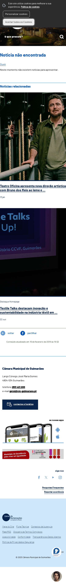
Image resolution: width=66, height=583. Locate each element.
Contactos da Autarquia (41, 527)
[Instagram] (60, 477)
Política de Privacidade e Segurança (18, 542)
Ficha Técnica (22, 527)
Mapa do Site (8, 527)
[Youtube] (53, 477)
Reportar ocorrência (54, 492)
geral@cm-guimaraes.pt (23, 391)
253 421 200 (18, 387)
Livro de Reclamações (12, 517)
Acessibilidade (9, 537)
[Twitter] (46, 477)
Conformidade (24, 537)
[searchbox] (33, 37)
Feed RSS (6, 532)
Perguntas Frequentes (53, 488)
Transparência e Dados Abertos (47, 537)
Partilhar (32, 333)
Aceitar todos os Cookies (18, 22)
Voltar (11, 333)
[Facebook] (39, 477)
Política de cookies (30, 7)
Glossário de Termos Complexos (27, 532)
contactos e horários (23, 404)
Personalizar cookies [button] (16, 14)
